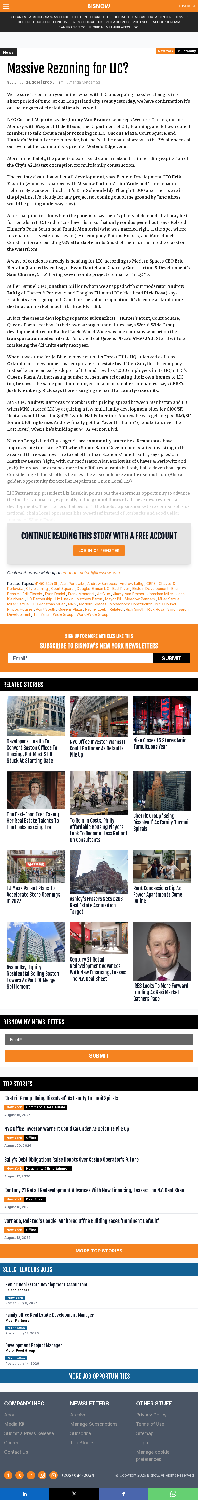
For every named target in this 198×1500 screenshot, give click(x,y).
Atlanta (18, 17)
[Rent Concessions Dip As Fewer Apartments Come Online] (162, 884)
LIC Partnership (39, 599)
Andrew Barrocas (102, 583)
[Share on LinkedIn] (25, 1494)
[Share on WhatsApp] (173, 1494)
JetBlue (103, 594)
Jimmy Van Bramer (128, 594)
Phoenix (140, 22)
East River (120, 588)
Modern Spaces (92, 604)
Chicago (121, 17)
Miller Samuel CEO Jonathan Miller (36, 604)
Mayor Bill (113, 599)
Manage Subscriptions (94, 1424)
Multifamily (186, 51)
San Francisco (72, 27)
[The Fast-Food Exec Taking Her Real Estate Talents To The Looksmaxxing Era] (35, 808)
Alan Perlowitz (72, 583)
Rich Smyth (135, 609)
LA (73, 22)
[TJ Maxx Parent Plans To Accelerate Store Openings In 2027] (35, 884)
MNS (72, 604)
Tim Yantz (41, 614)
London (60, 22)
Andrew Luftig (131, 583)
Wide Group (63, 614)
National (86, 22)
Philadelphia (118, 22)
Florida (96, 27)
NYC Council (166, 604)
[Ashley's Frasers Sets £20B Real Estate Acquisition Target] (98, 884)
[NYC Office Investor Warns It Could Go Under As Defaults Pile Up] (98, 731)
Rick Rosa (155, 609)
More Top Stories (99, 1250)
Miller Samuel (169, 599)
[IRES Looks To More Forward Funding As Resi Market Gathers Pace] (162, 963)
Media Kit (14, 1424)
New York (165, 51)
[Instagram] (42, 1475)
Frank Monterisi (81, 594)
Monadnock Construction (131, 604)
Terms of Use (150, 1424)
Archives (79, 1414)
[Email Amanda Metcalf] (98, 82)
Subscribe (185, 6)
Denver (181, 17)
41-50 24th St (46, 583)
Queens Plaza (70, 609)
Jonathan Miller (160, 594)
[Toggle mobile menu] (7, 6)
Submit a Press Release (29, 1433)
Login (142, 1442)
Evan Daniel (55, 594)
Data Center (159, 17)
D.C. (136, 27)
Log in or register (99, 550)
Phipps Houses (20, 609)
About (10, 1414)
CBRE (151, 583)
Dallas (138, 17)
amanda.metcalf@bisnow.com (90, 572)
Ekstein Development (150, 588)
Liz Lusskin (64, 599)
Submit (172, 658)
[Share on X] (74, 1494)
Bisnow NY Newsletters (33, 1022)
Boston (79, 17)
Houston (41, 22)
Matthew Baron (89, 599)
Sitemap (144, 1433)
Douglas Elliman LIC (93, 588)
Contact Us (16, 1452)
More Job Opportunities (99, 1376)
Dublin (24, 22)
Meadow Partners (140, 599)
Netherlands (118, 27)
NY (100, 22)
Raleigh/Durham (165, 22)
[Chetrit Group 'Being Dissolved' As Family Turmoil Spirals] (162, 808)
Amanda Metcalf (81, 82)
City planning (37, 588)
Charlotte (100, 17)
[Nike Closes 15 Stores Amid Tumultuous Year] (162, 731)
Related (116, 609)
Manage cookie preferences (152, 1455)
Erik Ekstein (32, 594)
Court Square (62, 588)
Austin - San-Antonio (49, 17)
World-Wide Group (93, 614)
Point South (45, 609)
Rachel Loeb (95, 609)
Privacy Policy (151, 1414)
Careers (12, 1442)
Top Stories (82, 1442)
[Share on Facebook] (123, 1494)
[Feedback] (54, 1475)
